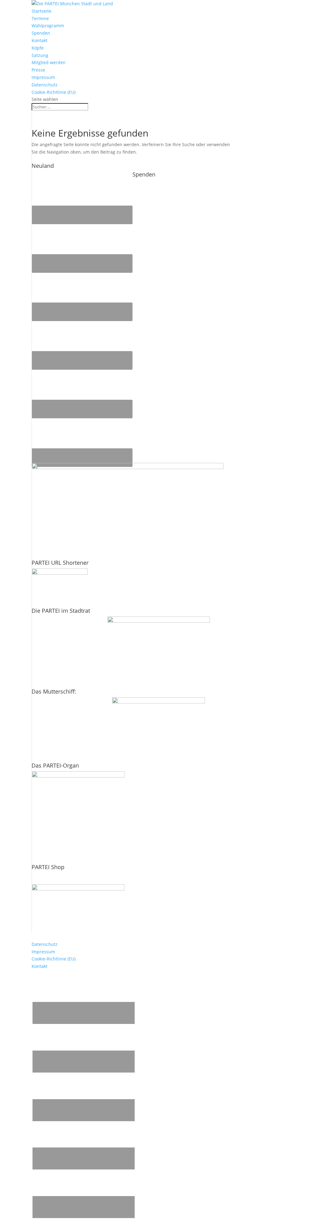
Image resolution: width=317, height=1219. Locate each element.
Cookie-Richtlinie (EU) (54, 92)
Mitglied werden (49, 62)
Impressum (43, 77)
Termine (40, 18)
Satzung (40, 55)
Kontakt (39, 40)
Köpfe (38, 48)
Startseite (41, 11)
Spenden (41, 33)
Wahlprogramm (48, 25)
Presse (38, 70)
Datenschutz (45, 85)
